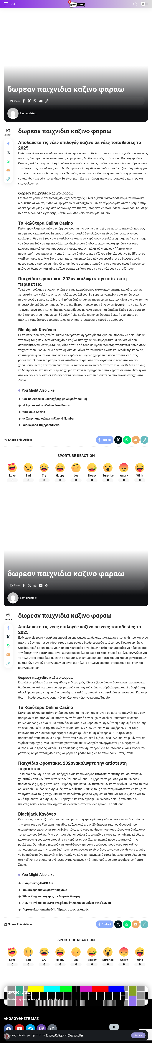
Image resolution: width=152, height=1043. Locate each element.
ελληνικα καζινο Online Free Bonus (46, 405)
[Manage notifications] (7, 1036)
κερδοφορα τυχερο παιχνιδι (41, 425)
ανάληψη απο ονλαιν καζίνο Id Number (48, 418)
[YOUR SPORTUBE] (76, 4)
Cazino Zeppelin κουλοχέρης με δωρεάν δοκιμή (54, 399)
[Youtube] (19, 1029)
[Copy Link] (46, 101)
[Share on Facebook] (23, 101)
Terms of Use (75, 1035)
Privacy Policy (54, 1035)
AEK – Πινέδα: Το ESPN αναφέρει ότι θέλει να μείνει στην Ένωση (66, 903)
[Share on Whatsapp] (35, 101)
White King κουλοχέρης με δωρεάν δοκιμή (51, 896)
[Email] (40, 101)
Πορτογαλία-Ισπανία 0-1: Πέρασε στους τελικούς (55, 909)
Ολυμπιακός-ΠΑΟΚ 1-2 (37, 883)
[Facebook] (8, 1029)
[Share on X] (29, 101)
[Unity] (52, 1029)
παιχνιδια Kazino (33, 412)
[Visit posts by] (13, 113)
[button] (138, 1035)
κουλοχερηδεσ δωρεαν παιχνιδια (44, 890)
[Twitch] (41, 1029)
